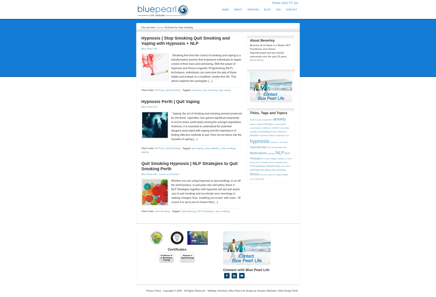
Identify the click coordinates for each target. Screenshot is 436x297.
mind (285, 147)
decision (273, 132)
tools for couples (275, 175)
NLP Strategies (206, 211)
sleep (267, 170)
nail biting (271, 154)
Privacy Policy (153, 290)
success (263, 175)
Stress (255, 174)
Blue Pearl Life (149, 48)
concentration (255, 128)
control (275, 128)
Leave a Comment (169, 174)
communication (280, 124)
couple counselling (260, 131)
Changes (268, 124)
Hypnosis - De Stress (279, 142)
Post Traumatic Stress (265, 162)
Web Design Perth (288, 290)
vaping (145, 152)
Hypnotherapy (188, 211)
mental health (276, 147)
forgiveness (281, 135)
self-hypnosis (257, 170)
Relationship (273, 166)
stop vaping (224, 90)
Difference (282, 132)
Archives (222, 290)
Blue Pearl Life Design (241, 290)
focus (272, 135)
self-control (285, 166)
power (285, 162)
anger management (264, 120)
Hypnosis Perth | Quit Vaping (170, 101)
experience (264, 135)
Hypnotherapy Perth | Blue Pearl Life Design (166, 10)
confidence (266, 128)
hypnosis (196, 90)
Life (269, 147)
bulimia (260, 124)
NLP (280, 152)
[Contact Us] (271, 87)
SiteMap (211, 290)
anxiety (279, 119)
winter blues (259, 179)
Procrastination (258, 166)
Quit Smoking (173, 90)
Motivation (258, 153)
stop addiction (212, 148)
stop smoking (210, 90)
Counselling (284, 128)
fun (287, 135)
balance (253, 124)
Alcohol (253, 120)
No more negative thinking (273, 159)
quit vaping (198, 148)
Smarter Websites (266, 290)
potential (278, 162)
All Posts (159, 90)
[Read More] (256, 60)
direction (254, 135)
